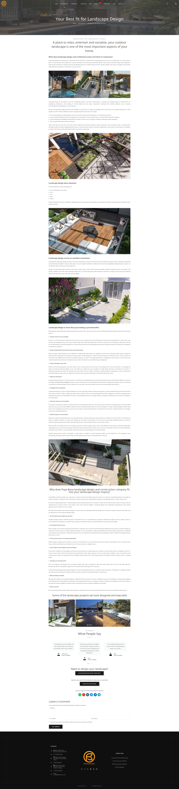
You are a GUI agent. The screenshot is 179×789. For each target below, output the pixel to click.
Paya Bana (89, 786)
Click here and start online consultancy (89, 673)
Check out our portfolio (89, 683)
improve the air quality (63, 382)
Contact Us (121, 3)
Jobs (114, 3)
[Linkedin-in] (88, 769)
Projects (97, 3)
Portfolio (74, 3)
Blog (90, 3)
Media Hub (83, 3)
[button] (49, 86)
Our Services (64, 3)
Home (56, 3)
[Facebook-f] (85, 769)
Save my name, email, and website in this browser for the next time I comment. (71, 722)
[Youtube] (91, 769)
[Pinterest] (97, 769)
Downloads (107, 3)
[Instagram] (82, 769)
